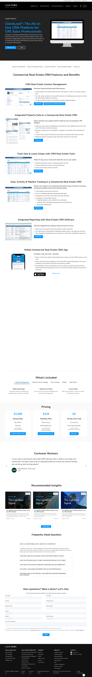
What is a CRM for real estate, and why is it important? (38, 544)
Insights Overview (58, 652)
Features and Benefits (18, 67)
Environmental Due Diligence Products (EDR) (29, 657)
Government (25, 660)
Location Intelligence (59, 664)
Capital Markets (58, 654)
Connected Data (58, 656)
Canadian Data (8, 656)
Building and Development (28, 664)
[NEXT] (83, 466)
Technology (24, 666)
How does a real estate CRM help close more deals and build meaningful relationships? (43, 574)
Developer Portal (77, 1)
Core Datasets (8, 654)
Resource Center (58, 666)
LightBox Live (34, 6)
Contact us (76, 67)
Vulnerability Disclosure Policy (43, 672)
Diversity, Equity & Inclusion (61, 658)
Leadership (40, 654)
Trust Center (41, 662)
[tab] (22, 382)
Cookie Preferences (80, 672)
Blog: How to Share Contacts (54, 103)
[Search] (80, 6)
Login (84, 6)
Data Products (8, 652)
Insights (75, 6)
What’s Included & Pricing (34, 67)
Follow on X (75, 652)
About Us (40, 652)
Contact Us (84, 1)
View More (46, 526)
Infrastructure (25, 662)
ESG (55, 662)
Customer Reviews (50, 67)
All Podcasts (57, 668)
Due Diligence (57, 660)
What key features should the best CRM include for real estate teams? (43, 560)
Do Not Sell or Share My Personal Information (62, 672)
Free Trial (38, 103)
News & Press (41, 658)
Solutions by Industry (57, 6)
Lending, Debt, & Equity (27, 654)
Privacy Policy (23, 672)
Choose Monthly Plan (46, 433)
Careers (40, 660)
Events (39, 656)
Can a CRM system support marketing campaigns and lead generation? (42, 564)
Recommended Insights (65, 67)
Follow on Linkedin (77, 654)
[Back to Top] (83, 675)
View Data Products (10, 658)
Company (68, 6)
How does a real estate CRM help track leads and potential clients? (42, 556)
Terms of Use (31, 672)
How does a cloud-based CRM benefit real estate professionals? (40, 569)
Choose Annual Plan (17, 433)
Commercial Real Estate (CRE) (29, 652)
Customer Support (68, 1)
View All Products (26, 668)
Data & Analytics (44, 6)
